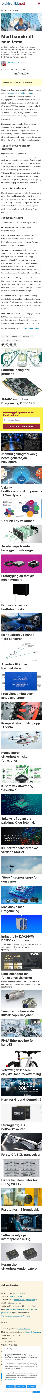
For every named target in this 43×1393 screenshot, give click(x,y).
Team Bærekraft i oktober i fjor (20, 93)
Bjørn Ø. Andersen (33, 1332)
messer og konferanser (22, 337)
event (5, 337)
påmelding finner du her (28, 328)
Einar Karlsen (19, 1293)
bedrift (16, 340)
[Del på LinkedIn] (23, 73)
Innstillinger (36, 1391)
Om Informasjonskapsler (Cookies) (15, 1316)
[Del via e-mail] (26, 73)
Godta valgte (20, 1386)
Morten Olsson (16, 1297)
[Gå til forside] (18, 3)
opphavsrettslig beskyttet (24, 1300)
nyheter (6, 340)
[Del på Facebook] (16, 73)
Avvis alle (10, 1386)
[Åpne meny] (39, 3)
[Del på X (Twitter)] (19, 73)
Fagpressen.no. (11, 1379)
